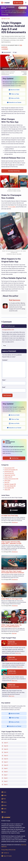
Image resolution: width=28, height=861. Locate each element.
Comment (5, 360)
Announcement (7, 52)
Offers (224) (7, 480)
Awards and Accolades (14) (10, 469)
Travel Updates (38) (9, 487)
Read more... (18, 653)
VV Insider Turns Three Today (9, 515)
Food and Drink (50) (9, 473)
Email (4, 387)
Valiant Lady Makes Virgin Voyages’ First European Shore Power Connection (12, 571)
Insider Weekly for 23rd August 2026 (11, 599)
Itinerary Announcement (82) (11, 478)
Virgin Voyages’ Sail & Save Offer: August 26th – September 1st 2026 (11, 542)
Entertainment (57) (9, 471)
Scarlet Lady (11, 641)
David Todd (14, 633)
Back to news (6, 18)
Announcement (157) (9, 468)
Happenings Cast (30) (9, 475)
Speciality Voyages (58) (10, 484)
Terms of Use (12, 849)
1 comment (4, 49)
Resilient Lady (12, 671)
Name (4, 380)
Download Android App (14, 170)
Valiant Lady (11, 657)
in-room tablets (12, 206)
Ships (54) (6, 482)
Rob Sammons (14, 300)
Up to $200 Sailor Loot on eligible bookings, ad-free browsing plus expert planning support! (13, 12)
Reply (4, 345)
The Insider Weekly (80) (10, 486)
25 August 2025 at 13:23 (8, 329)
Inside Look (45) (8, 477)
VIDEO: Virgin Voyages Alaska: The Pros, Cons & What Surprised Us (11, 625)
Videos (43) (7, 489)
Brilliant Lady (11, 684)
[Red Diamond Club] (7, 8)
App (15, 52)
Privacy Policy (4, 849)
